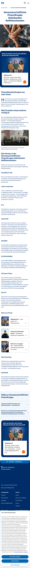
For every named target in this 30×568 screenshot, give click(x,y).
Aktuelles (18, 506)
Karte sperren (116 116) (21, 498)
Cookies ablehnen (15, 561)
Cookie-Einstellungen (15, 565)
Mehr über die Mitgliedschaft (7, 487)
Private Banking (5, 262)
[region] (15, 539)
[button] (24, 82)
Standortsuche (19, 500)
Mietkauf (10, 286)
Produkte (3, 495)
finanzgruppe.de (5, 126)
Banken (17, 495)
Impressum (25, 552)
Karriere (17, 503)
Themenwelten (4, 498)
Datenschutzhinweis (18, 552)
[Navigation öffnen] (28, 3)
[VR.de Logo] (8, 3)
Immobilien (3, 500)
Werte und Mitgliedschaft (7, 503)
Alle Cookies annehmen (15, 556)
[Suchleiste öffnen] (25, 3)
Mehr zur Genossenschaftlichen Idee (9, 485)
